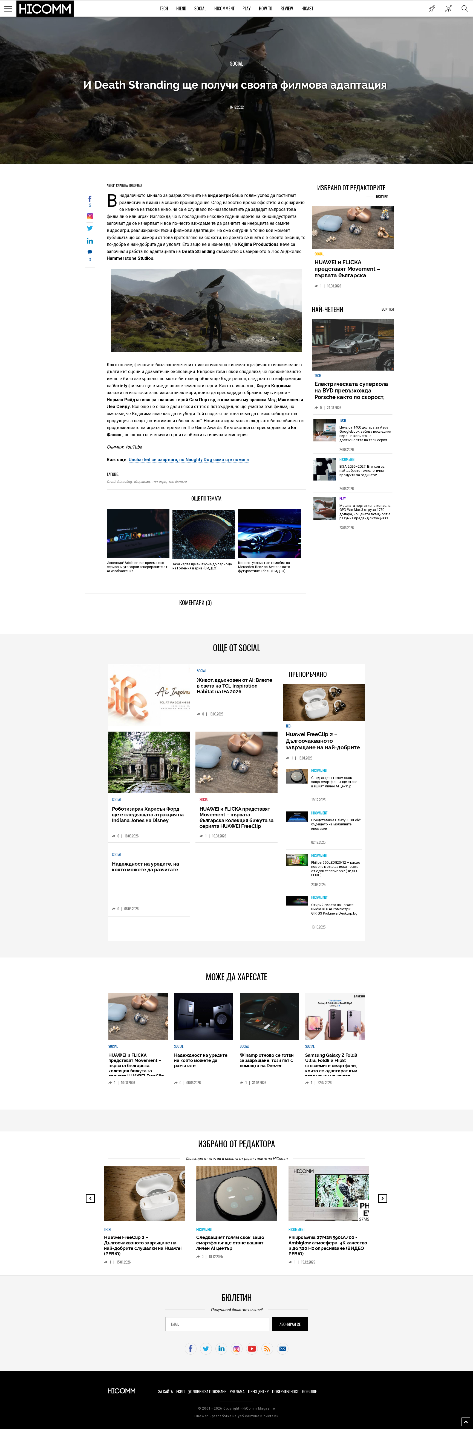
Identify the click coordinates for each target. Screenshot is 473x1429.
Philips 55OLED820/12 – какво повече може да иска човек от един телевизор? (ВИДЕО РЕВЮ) (335, 868)
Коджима (142, 482)
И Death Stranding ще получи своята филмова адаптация (236, 84)
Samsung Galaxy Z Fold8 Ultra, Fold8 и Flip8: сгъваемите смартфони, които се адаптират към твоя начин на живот (331, 1066)
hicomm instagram (237, 1349)
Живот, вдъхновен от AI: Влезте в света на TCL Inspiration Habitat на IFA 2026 (234, 685)
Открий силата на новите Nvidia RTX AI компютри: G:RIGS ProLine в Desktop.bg (334, 909)
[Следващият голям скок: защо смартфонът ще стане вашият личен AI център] (297, 776)
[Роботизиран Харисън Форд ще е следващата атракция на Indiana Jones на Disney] (149, 762)
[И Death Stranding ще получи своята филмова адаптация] (89, 218)
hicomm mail (283, 1349)
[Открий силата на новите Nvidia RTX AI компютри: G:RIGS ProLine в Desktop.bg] (297, 901)
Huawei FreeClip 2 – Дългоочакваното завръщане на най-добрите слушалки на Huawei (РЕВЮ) (324, 744)
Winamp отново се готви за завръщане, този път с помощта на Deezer (267, 1060)
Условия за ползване (207, 1391)
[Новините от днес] (432, 8)
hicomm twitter (206, 1349)
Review (287, 8)
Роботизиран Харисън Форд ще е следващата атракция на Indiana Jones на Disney (148, 814)
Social (200, 8)
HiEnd (181, 8)
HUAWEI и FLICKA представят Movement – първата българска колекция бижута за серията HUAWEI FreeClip (349, 275)
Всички (382, 196)
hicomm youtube (252, 1349)
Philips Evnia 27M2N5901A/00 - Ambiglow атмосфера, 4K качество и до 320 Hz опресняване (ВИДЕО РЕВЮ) (328, 1245)
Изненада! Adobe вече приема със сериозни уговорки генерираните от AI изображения (137, 567)
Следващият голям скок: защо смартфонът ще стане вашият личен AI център (334, 782)
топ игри (159, 482)
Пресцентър (258, 1391)
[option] (353, 433)
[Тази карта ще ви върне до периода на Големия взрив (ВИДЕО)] (203, 534)
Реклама (237, 1391)
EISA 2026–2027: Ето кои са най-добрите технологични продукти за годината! (362, 470)
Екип (180, 1391)
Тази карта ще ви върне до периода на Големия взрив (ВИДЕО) (202, 566)
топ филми (177, 482)
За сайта (165, 1391)
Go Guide (309, 1391)
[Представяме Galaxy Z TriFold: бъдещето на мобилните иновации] (297, 817)
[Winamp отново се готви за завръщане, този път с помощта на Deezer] (269, 1016)
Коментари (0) (195, 602)
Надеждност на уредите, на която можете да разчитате (145, 866)
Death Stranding (119, 482)
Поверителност (285, 1391)
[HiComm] (45, 9)
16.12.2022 (236, 107)
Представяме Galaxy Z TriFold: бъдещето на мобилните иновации (336, 824)
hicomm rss (267, 1349)
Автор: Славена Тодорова (124, 185)
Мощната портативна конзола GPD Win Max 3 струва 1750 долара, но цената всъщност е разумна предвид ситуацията (365, 512)
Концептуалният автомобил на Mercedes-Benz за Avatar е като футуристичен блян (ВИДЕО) (264, 567)
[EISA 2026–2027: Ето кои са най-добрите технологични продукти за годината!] (324, 469)
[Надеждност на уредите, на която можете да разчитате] (203, 1016)
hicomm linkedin (221, 1349)
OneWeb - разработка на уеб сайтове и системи (236, 1416)
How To (265, 8)
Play (247, 8)
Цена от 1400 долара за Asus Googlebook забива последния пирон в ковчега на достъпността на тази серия (365, 433)
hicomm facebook (191, 1349)
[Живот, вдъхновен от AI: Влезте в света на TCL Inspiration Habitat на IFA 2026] (149, 695)
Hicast (307, 8)
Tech (164, 8)
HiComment (224, 8)
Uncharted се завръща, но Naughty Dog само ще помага (189, 459)
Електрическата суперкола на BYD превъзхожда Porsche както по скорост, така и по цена (351, 394)
